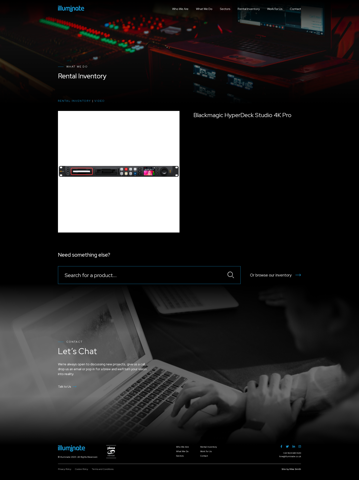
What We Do (204, 9)
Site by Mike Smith (291, 469)
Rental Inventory (249, 9)
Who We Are (180, 9)
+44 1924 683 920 (292, 453)
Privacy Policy (64, 469)
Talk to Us (64, 387)
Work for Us (274, 9)
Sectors (225, 9)
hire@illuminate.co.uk (290, 456)
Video (99, 101)
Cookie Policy (81, 469)
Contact (295, 9)
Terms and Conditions (102, 469)
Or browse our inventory (271, 275)
